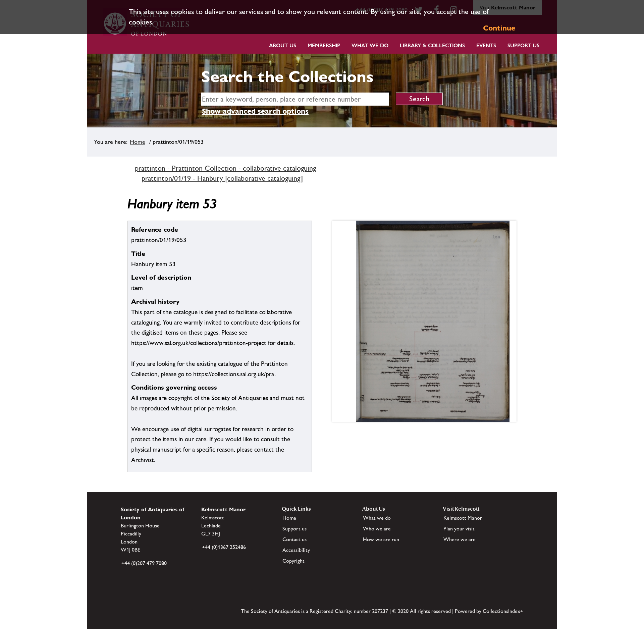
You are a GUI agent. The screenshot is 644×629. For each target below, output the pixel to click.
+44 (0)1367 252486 (224, 547)
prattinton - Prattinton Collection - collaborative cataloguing (225, 168)
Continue (499, 28)
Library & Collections (432, 45)
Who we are (377, 528)
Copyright (293, 561)
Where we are (459, 539)
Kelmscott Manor (462, 518)
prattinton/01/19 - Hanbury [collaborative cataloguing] (222, 178)
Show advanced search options (255, 111)
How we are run (381, 539)
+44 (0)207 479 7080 (144, 563)
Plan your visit (459, 528)
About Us (282, 45)
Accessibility (296, 550)
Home (137, 141)
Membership (324, 45)
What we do (370, 45)
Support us (294, 528)
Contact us (294, 539)
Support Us (523, 45)
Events (486, 45)
